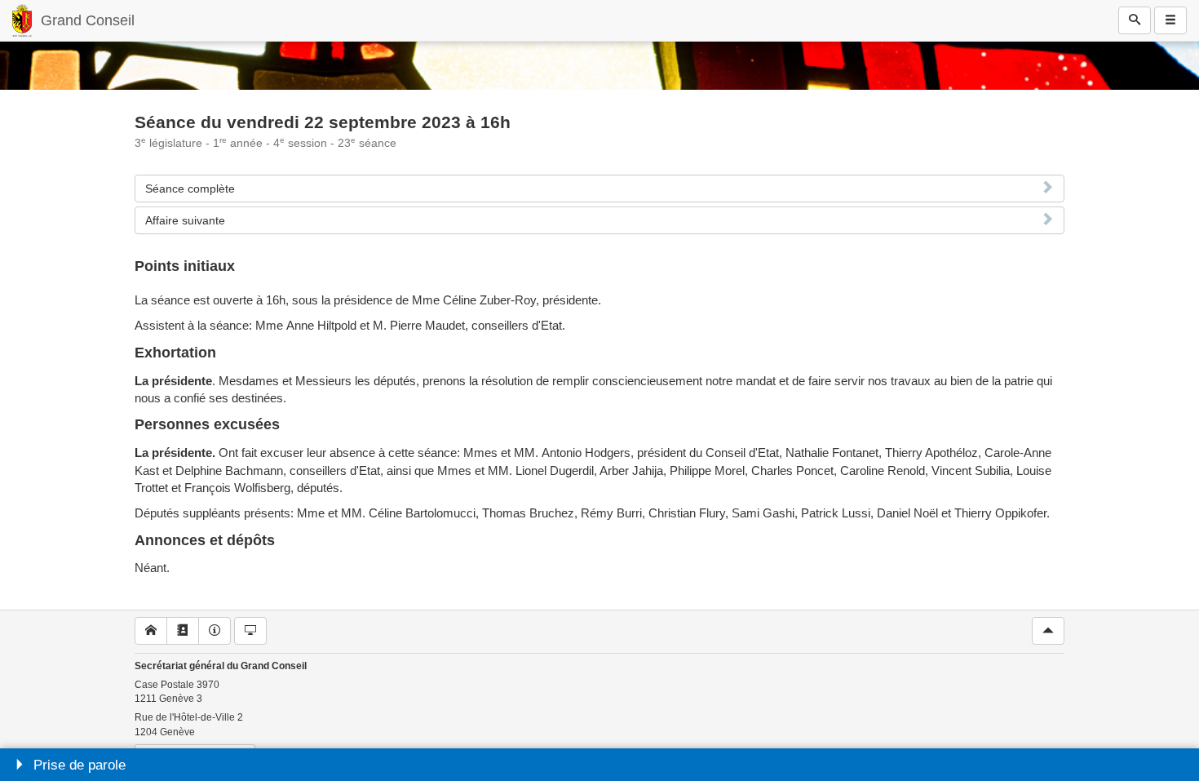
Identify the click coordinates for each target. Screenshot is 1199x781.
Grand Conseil (88, 20)
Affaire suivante (185, 220)
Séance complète (190, 188)
